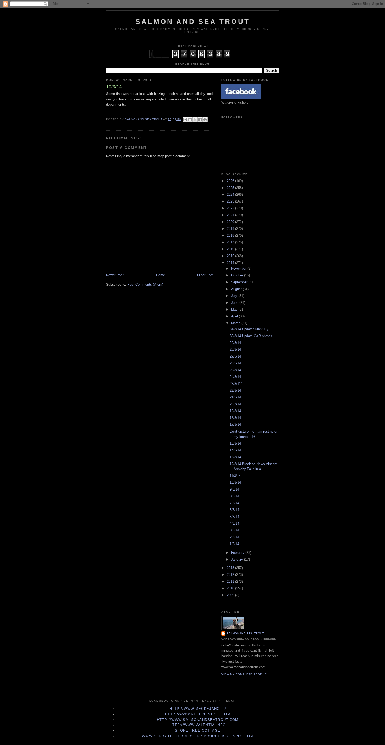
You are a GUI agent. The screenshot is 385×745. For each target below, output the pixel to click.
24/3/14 (235, 377)
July (234, 296)
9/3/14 (234, 489)
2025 (231, 188)
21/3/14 (235, 397)
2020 (231, 222)
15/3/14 (235, 443)
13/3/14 (235, 457)
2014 (231, 263)
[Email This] (185, 119)
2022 (231, 208)
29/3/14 (235, 343)
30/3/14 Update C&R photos (251, 336)
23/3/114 (236, 384)
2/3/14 (234, 537)
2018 (231, 235)
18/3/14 (235, 418)
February (238, 553)
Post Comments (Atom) (145, 284)
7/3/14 (234, 503)
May (235, 309)
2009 (231, 595)
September (240, 282)
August (237, 289)
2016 (231, 249)
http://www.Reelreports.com (197, 714)
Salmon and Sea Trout (193, 21)
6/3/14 (234, 510)
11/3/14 (235, 476)
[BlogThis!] (190, 119)
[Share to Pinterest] (205, 119)
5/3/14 (234, 517)
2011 (231, 581)
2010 (231, 588)
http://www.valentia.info (198, 725)
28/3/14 (235, 350)
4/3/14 (234, 523)
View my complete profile (244, 674)
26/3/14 (235, 363)
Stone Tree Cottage (197, 730)
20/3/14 (235, 404)
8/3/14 (234, 496)
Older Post (205, 275)
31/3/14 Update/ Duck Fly (249, 329)
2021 (231, 215)
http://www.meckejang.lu (197, 709)
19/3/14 (235, 411)
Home (160, 275)
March (236, 323)
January (237, 559)
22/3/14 (235, 390)
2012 (231, 575)
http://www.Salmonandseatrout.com (198, 720)
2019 (231, 229)
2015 (231, 256)
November (239, 268)
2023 (231, 201)
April (235, 316)
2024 (231, 194)
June (235, 303)
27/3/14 (235, 356)
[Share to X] (195, 119)
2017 (231, 242)
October (237, 275)
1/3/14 (234, 544)
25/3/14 (235, 370)
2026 (231, 181)
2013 (231, 568)
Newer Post (115, 275)
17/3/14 (235, 425)
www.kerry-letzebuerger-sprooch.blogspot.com (198, 736)
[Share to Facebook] (200, 119)
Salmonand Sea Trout (245, 633)
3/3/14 (234, 530)
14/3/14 (235, 450)
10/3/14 (235, 483)
